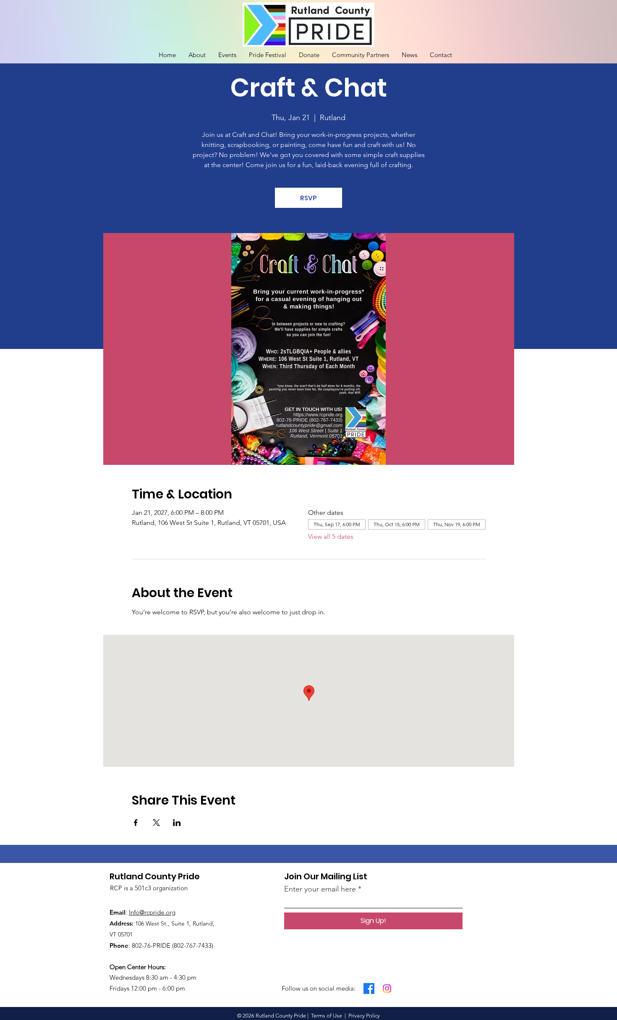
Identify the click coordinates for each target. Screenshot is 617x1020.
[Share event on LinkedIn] (177, 822)
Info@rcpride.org (152, 912)
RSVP (308, 198)
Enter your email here (320, 889)
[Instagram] (387, 988)
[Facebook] (368, 988)
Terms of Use (326, 1015)
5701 (127, 934)
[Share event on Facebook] (136, 822)
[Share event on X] (156, 822)
